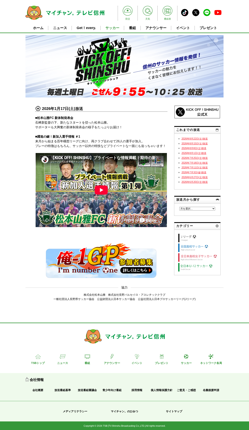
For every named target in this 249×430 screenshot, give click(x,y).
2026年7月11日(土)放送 (194, 167)
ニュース (60, 28)
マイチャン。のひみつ (124, 411)
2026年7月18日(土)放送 (194, 162)
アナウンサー (156, 28)
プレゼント (208, 28)
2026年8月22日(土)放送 (194, 138)
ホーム (38, 28)
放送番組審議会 (87, 390)
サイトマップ (174, 411)
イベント (183, 28)
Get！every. (86, 28)
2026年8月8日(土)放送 (193, 148)
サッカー (112, 28)
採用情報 (137, 390)
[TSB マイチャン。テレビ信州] (64, 20)
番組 (132, 28)
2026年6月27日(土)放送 (194, 177)
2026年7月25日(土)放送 (194, 158)
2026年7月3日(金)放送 (193, 172)
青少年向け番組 (112, 390)
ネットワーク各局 (211, 363)
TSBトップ (38, 363)
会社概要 (37, 390)
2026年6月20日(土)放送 (194, 181)
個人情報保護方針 (162, 390)
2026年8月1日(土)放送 (193, 153)
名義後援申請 (211, 390)
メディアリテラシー (75, 411)
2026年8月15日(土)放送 (194, 143)
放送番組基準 (62, 390)
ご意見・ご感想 (186, 390)
